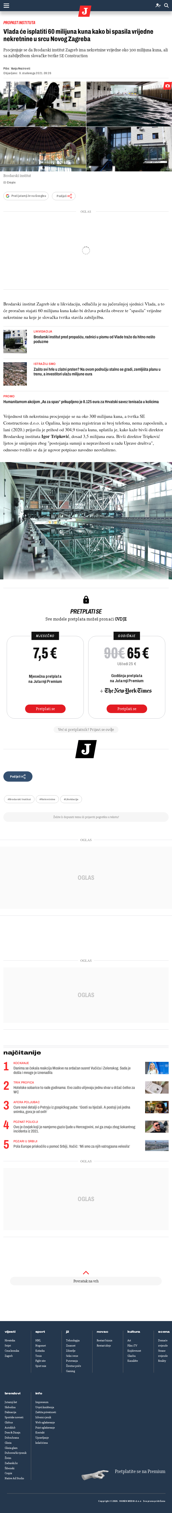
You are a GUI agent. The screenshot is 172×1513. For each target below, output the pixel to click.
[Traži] (166, 5)
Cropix (8, 1473)
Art (129, 1340)
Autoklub (10, 1427)
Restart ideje (104, 1345)
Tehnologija (73, 1340)
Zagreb (9, 1356)
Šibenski (9, 1468)
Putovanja (72, 1361)
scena (164, 1331)
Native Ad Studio (14, 1478)
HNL (38, 1340)
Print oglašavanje (45, 1427)
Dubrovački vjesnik (15, 1453)
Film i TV (132, 1345)
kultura (133, 1331)
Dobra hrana (12, 1437)
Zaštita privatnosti (45, 1412)
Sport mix (40, 1366)
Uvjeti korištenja (44, 1407)
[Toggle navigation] (6, 5)
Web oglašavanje (45, 1422)
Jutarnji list (11, 1402)
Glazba (131, 1356)
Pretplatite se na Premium (140, 1472)
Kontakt (40, 1432)
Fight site (40, 1361)
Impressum (41, 1402)
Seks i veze (72, 1356)
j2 (67, 1331)
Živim (8, 1458)
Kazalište (132, 1361)
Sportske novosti (14, 1417)
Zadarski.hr (11, 1463)
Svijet (8, 1345)
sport (40, 1331)
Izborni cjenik (43, 1417)
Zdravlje (70, 1351)
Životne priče (73, 1366)
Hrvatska (10, 1340)
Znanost (70, 1345)
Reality (162, 1361)
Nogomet (40, 1345)
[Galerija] (86, 126)
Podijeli (62, 196)
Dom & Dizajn (12, 1432)
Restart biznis (104, 1340)
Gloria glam (11, 1448)
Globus (9, 1422)
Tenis (38, 1356)
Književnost (134, 1351)
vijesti (10, 1331)
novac (102, 1331)
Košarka (40, 1351)
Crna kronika (12, 1351)
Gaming (70, 1371)
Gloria (8, 1443)
